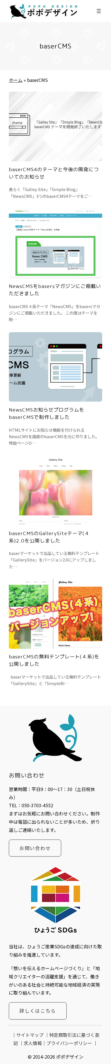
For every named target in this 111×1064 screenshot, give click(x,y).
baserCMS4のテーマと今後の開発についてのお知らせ (54, 173)
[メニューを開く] (98, 11)
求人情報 (33, 1043)
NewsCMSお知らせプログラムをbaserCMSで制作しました (46, 413)
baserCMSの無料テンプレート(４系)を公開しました (54, 660)
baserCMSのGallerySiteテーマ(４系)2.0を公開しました (49, 537)
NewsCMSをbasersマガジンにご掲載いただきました (55, 290)
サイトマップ (30, 1034)
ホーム (15, 80)
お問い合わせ (35, 848)
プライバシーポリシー (69, 1043)
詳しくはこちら (37, 1010)
